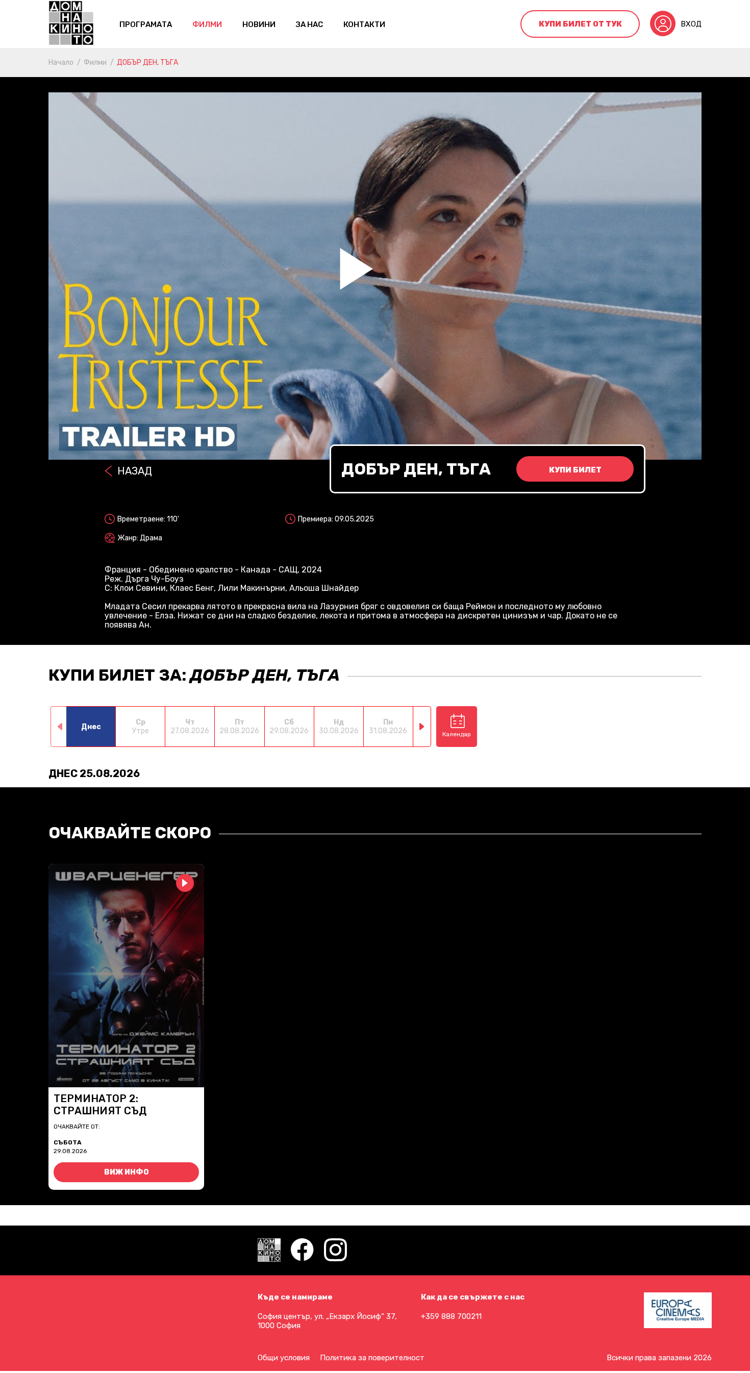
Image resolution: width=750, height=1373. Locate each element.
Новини (259, 24)
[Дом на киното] (71, 24)
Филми (207, 24)
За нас (309, 24)
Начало (60, 62)
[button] (422, 726)
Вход (691, 24)
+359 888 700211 (451, 1316)
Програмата (145, 24)
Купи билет (575, 470)
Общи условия (284, 1357)
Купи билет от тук (580, 24)
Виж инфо (126, 1172)
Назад (134, 471)
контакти (364, 24)
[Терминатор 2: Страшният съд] (126, 975)
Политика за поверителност (372, 1357)
